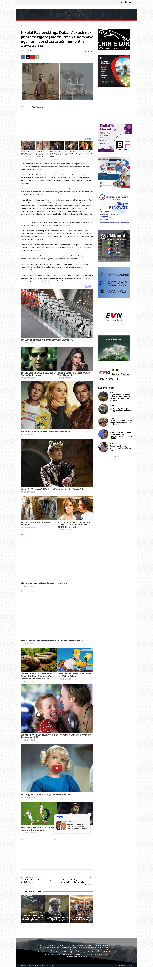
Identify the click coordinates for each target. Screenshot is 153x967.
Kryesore (29, 25)
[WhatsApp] (37, 57)
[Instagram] (126, 2)
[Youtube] (130, 2)
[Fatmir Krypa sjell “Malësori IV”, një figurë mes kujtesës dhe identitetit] (57, 909)
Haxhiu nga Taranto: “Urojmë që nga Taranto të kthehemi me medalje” (81, 919)
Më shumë (114, 456)
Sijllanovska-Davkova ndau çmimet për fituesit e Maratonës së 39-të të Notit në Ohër (121, 435)
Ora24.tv (25, 965)
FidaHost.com (127, 965)
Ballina (23, 25)
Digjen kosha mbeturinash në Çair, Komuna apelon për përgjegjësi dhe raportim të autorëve (33, 918)
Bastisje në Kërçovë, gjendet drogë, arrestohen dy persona (120, 448)
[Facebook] (122, 2)
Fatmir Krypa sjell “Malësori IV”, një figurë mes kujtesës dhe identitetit (57, 919)
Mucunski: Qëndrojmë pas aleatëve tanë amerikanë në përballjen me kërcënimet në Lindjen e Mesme (77, 882)
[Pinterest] (32, 57)
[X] (28, 57)
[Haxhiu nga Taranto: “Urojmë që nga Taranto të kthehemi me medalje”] (81, 909)
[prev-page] (22, 927)
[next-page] (25, 927)
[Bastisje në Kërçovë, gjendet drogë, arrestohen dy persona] (103, 447)
